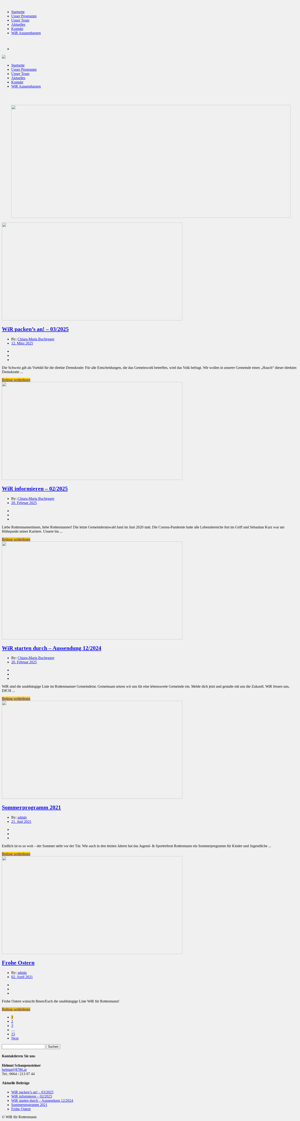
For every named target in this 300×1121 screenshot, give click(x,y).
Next (15, 1038)
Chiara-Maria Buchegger (36, 339)
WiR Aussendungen (26, 33)
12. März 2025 (22, 343)
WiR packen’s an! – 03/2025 (35, 329)
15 (13, 1034)
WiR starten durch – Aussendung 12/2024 (51, 648)
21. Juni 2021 (21, 822)
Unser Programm (24, 16)
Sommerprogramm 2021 (31, 807)
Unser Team (20, 20)
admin (22, 817)
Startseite (18, 12)
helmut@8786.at (14, 1070)
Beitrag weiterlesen (16, 380)
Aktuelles (18, 24)
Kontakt (17, 29)
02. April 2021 (22, 977)
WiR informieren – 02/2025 (35, 489)
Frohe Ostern (18, 963)
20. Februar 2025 (24, 503)
